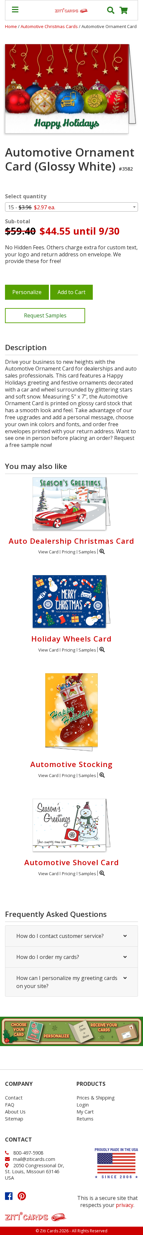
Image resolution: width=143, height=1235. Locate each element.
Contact (14, 1097)
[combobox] (71, 207)
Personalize (27, 292)
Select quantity (25, 196)
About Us (15, 1111)
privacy (124, 1205)
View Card (48, 552)
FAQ (9, 1104)
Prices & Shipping (95, 1097)
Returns (84, 1119)
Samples (87, 552)
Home (11, 26)
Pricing (68, 552)
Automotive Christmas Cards (50, 26)
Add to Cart (71, 292)
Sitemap (14, 1119)
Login (82, 1104)
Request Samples (45, 315)
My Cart (85, 1111)
